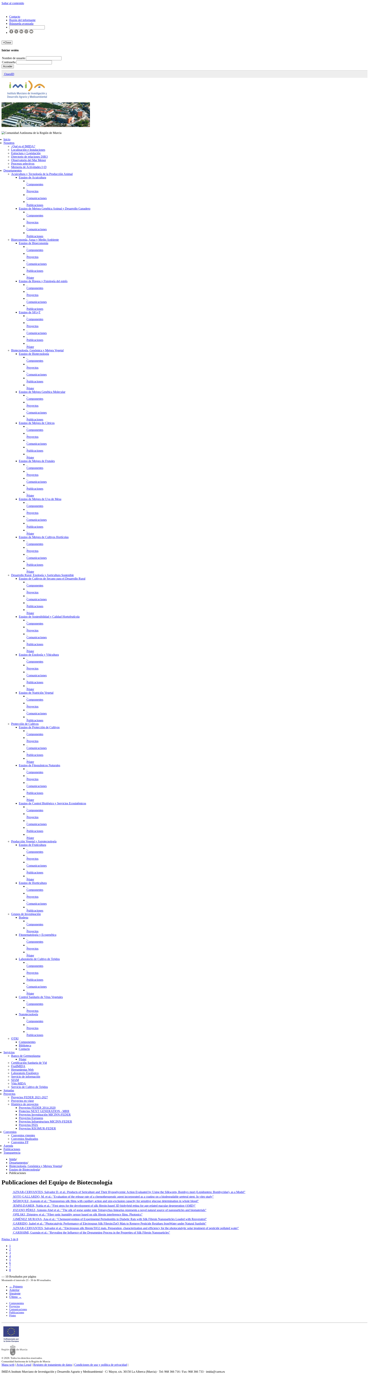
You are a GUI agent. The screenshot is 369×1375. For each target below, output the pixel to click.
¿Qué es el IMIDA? (23, 146)
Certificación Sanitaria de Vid (29, 1062)
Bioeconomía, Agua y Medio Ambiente (35, 239)
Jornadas (8, 1090)
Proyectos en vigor (22, 1100)
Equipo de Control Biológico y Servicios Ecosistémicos (52, 803)
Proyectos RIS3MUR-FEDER (37, 1128)
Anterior (14, 1290)
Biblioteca (25, 1045)
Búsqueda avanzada (21, 23)
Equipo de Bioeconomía (33, 243)
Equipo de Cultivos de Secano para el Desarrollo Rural (52, 578)
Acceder (7, 66)
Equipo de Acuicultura (32, 177)
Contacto (24, 1049)
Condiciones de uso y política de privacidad (100, 1364)
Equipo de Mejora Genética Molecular (42, 391)
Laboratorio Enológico (25, 1073)
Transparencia (11, 1152)
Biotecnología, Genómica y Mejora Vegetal (37, 350)
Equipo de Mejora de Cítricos (37, 423)
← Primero (16, 1286)
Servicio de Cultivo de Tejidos (29, 1087)
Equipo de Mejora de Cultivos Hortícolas (44, 537)
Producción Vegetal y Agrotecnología (34, 841)
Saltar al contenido (13, 3)
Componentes (35, 184)
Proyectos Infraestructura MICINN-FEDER (45, 1121)
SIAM (15, 1080)
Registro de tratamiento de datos (52, 1364)
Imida (12, 1159)
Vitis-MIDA (18, 1083)
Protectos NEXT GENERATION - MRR (44, 1111)
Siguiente (15, 1293)
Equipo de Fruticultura (32, 844)
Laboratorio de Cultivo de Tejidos (39, 959)
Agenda (8, 1145)
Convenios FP (19, 1142)
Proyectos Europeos (31, 1118)
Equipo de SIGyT (30, 312)
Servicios (9, 1052)
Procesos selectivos (22, 163)
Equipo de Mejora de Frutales (37, 461)
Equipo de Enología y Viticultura (39, 654)
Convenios (10, 1132)
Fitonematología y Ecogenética (37, 934)
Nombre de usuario (14, 58)
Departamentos (12, 170)
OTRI (14, 1038)
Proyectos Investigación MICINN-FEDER (45, 1114)
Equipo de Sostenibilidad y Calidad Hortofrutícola (49, 616)
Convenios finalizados (24, 1138)
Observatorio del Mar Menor (28, 160)
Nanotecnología (28, 1014)
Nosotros (8, 142)
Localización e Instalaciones (28, 149)
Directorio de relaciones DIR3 (29, 156)
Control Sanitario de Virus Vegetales (41, 997)
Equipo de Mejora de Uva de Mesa (40, 499)
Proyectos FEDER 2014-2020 (37, 1107)
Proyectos (32, 191)
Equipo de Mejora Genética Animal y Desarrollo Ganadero (54, 208)
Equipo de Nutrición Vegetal (36, 692)
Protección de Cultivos (25, 723)
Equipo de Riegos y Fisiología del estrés (43, 281)
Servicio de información (25, 1076)
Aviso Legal (23, 1364)
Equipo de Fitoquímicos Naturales (39, 765)
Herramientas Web (22, 1069)
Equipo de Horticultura (33, 883)
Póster (30, 277)
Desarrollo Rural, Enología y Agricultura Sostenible (42, 575)
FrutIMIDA (18, 1066)
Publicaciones (35, 205)
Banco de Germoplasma (25, 1055)
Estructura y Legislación (26, 153)
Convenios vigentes (23, 1135)
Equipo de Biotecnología (34, 353)
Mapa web (8, 1364)
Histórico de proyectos (24, 1104)
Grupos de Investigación (26, 914)
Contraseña (9, 62)
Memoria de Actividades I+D (29, 167)
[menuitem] (10, 1245)
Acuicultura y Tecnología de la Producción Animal (42, 174)
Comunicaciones (37, 198)
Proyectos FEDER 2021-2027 (29, 1097)
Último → (15, 1297)
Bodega (23, 917)
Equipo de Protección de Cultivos (39, 727)
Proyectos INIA (28, 1125)
